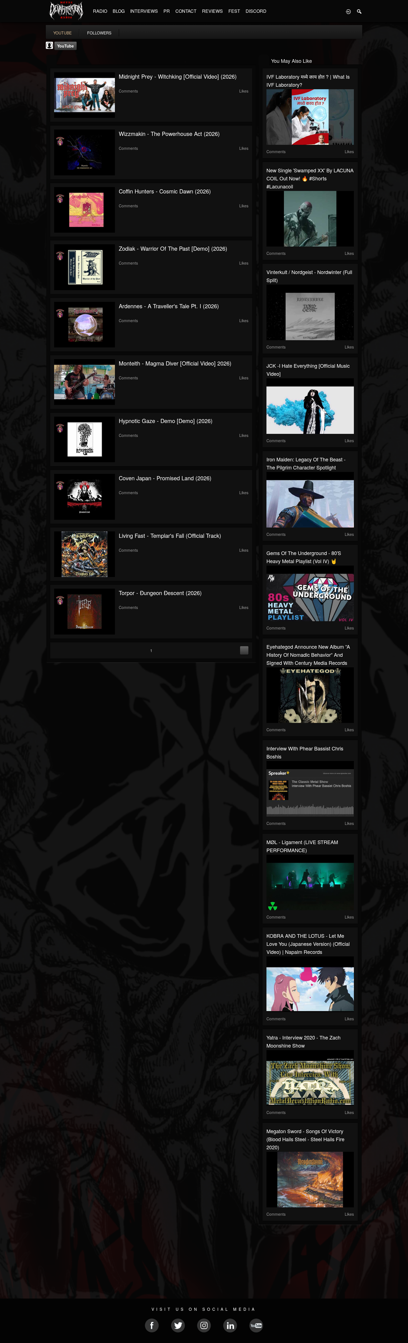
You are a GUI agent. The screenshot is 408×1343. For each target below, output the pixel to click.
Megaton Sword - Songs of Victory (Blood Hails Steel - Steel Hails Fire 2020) (305, 1139)
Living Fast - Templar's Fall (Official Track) (170, 535)
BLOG (119, 11)
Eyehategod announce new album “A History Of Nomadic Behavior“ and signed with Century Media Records (308, 654)
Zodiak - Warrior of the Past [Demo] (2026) (173, 248)
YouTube (65, 46)
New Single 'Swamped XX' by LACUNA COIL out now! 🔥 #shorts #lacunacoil (310, 178)
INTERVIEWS (144, 11)
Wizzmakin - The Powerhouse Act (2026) (169, 134)
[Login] (348, 11)
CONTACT (186, 11)
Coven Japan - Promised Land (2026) (165, 478)
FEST (234, 11)
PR (166, 11)
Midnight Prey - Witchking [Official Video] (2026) (178, 76)
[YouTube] (51, 60)
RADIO (100, 11)
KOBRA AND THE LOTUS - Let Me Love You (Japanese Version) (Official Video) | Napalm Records (308, 943)
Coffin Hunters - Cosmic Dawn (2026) (165, 191)
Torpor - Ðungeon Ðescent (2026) (160, 593)
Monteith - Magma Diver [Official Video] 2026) (175, 363)
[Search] (359, 11)
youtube (62, 33)
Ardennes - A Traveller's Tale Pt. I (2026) (169, 306)
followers (99, 33)
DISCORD (256, 11)
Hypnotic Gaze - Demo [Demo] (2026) (166, 421)
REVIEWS (212, 11)
